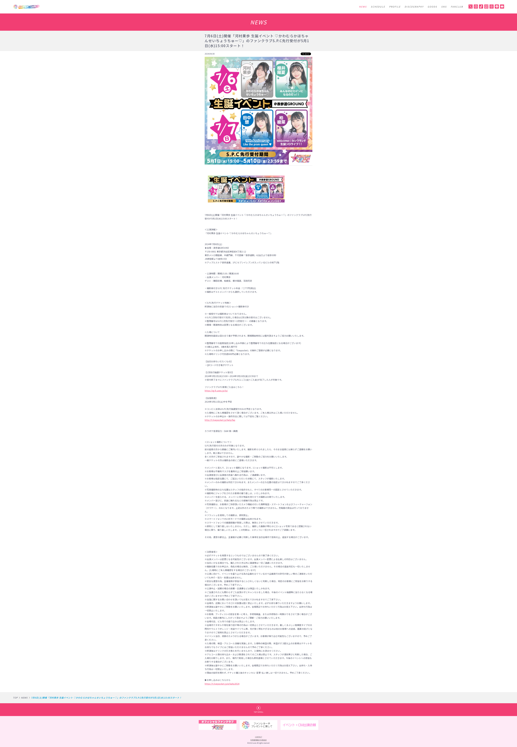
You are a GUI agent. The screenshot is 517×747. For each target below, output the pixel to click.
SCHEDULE (378, 6)
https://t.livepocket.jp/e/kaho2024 (222, 683)
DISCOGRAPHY (414, 6)
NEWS (363, 6)
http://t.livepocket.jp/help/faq (220, 420)
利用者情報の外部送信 (258, 740)
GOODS (432, 6)
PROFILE (395, 6)
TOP (15, 697)
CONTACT (258, 737)
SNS (444, 6)
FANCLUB (457, 6)
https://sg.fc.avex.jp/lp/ (216, 390)
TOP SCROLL (258, 712)
